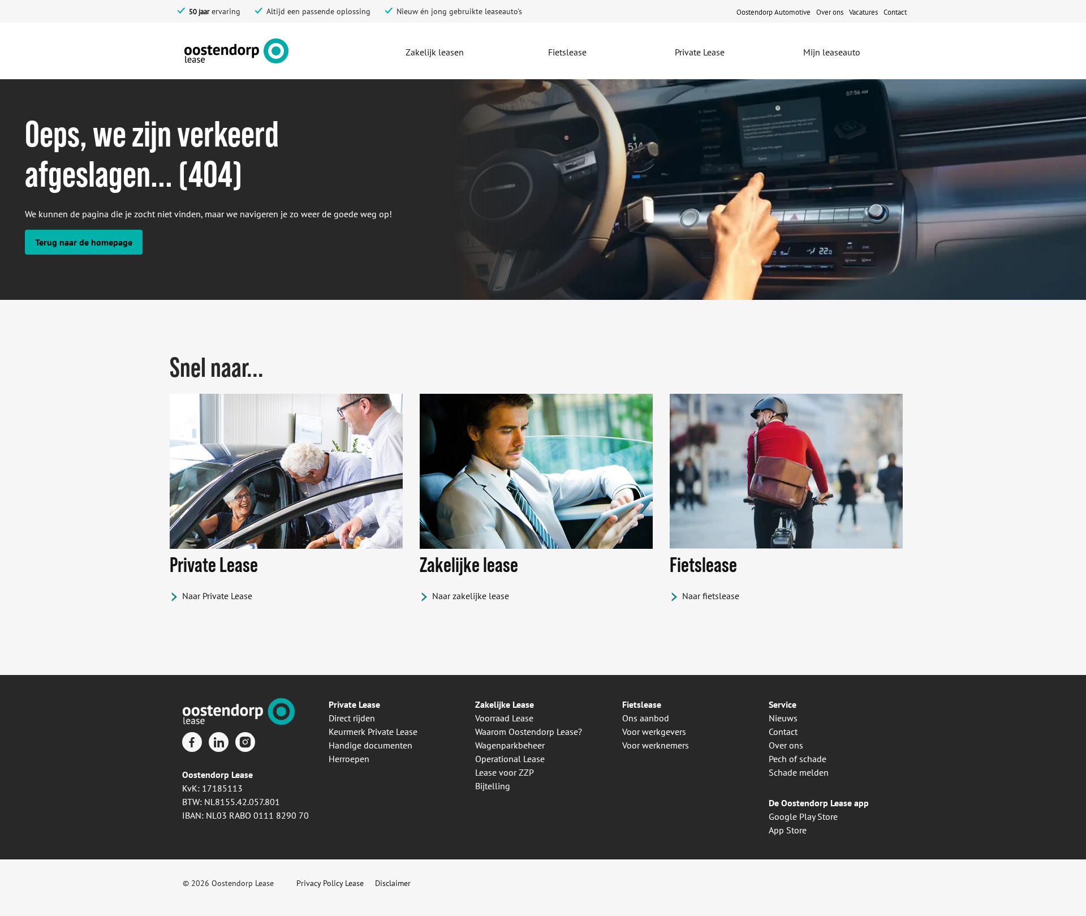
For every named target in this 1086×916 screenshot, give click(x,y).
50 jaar (199, 11)
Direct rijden (352, 718)
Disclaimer (393, 883)
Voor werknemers (655, 745)
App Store (788, 830)
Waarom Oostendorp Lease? (528, 731)
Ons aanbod (645, 718)
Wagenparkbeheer (510, 745)
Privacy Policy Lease (330, 883)
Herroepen (349, 758)
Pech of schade (797, 758)
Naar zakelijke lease (470, 595)
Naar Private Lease (217, 595)
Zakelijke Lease (504, 704)
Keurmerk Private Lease (373, 731)
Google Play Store (803, 816)
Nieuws (783, 718)
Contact (783, 731)
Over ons (786, 745)
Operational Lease (510, 758)
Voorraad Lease (504, 718)
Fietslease (641, 704)
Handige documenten (370, 745)
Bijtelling (492, 786)
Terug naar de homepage (83, 242)
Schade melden (799, 772)
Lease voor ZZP (504, 772)
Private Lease (354, 704)
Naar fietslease (710, 595)
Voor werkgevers (654, 731)
